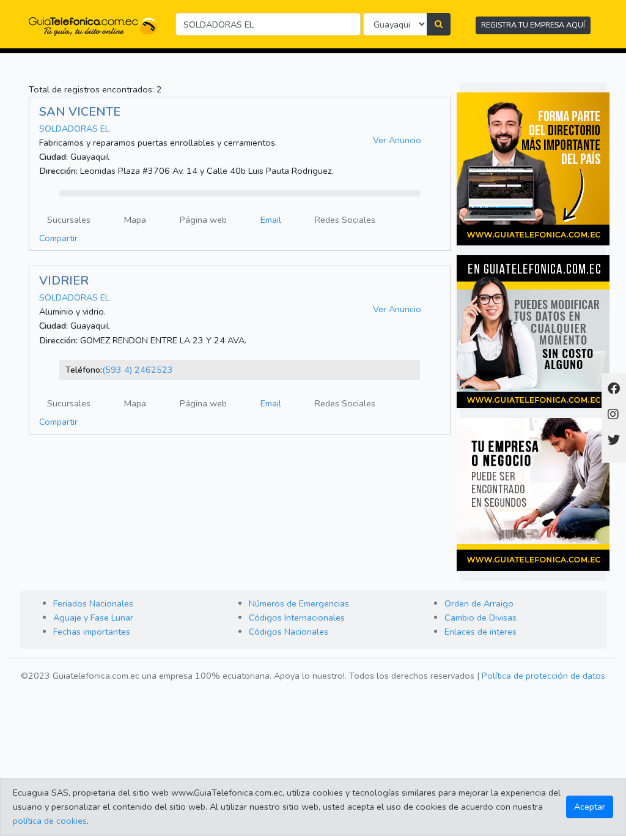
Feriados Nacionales (93, 603)
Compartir (58, 238)
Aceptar (589, 807)
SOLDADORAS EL (74, 128)
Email (270, 220)
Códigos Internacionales (297, 617)
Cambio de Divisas (480, 617)
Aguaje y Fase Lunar (93, 617)
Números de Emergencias (299, 603)
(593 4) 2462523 (137, 370)
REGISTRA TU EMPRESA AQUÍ (533, 25)
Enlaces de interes (480, 631)
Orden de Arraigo (479, 603)
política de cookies (50, 821)
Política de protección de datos (543, 676)
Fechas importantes (91, 631)
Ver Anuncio (397, 140)
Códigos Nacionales (288, 631)
